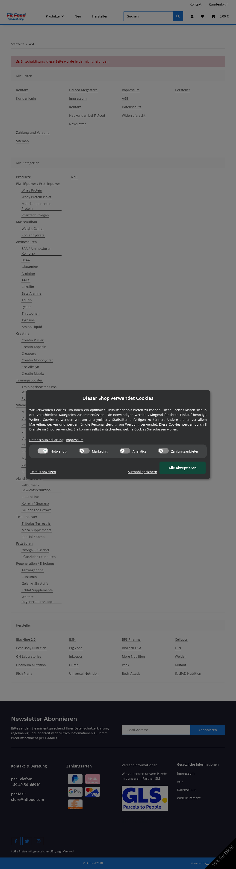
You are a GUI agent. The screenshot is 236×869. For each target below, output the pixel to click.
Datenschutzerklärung (46, 440)
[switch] (43, 450)
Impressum (74, 440)
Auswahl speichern (142, 472)
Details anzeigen (43, 472)
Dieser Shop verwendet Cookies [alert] (118, 398)
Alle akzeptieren (182, 468)
